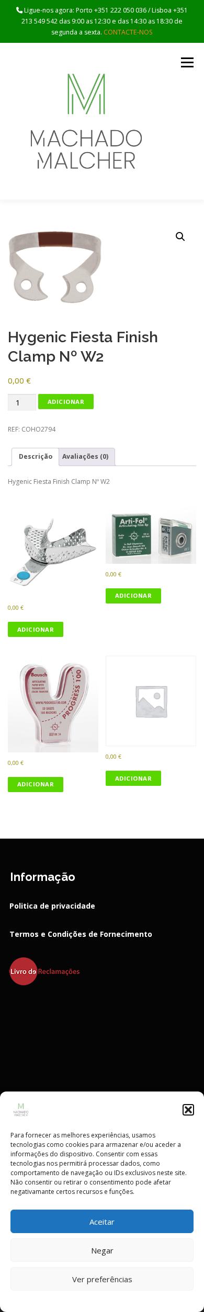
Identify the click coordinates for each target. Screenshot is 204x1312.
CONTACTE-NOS (128, 32)
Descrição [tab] (35, 456)
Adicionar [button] (35, 629)
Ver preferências (102, 1279)
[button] (188, 1110)
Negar (102, 1250)
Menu (186, 62)
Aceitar (102, 1221)
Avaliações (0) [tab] (85, 456)
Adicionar (66, 401)
